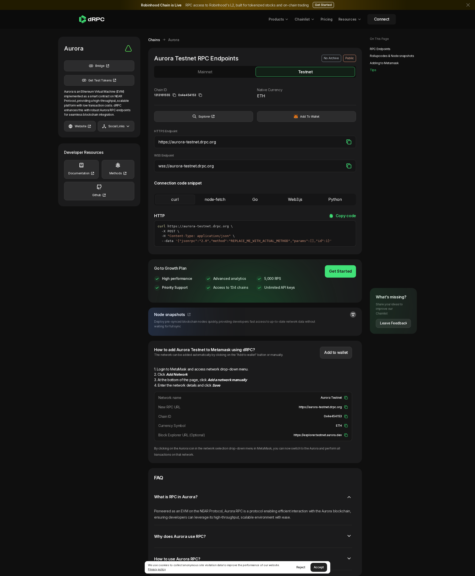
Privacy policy (157, 569)
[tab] (205, 72)
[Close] (468, 5)
